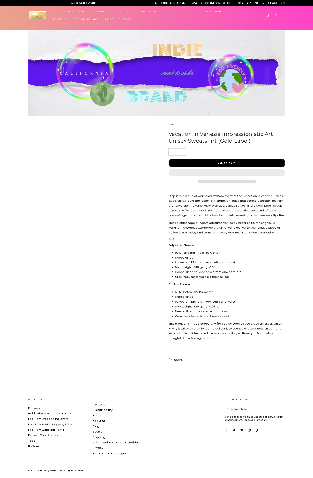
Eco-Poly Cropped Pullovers (48, 419)
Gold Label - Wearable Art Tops (51, 413)
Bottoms (34, 446)
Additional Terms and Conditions (117, 442)
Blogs (97, 426)
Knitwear (34, 408)
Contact (99, 404)
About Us (99, 421)
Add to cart (226, 163)
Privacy (98, 448)
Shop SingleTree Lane (50, 470)
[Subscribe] (283, 409)
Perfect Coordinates (43, 435)
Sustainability (103, 410)
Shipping (99, 437)
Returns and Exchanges (110, 453)
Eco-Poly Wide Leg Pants (46, 430)
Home (171, 124)
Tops (31, 441)
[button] (227, 173)
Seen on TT (101, 431)
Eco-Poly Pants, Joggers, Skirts (50, 424)
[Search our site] (267, 15)
